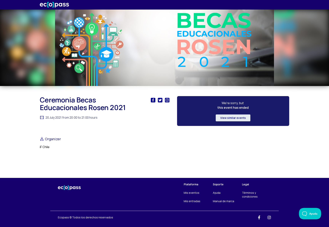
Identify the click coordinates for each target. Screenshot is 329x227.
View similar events (233, 118)
